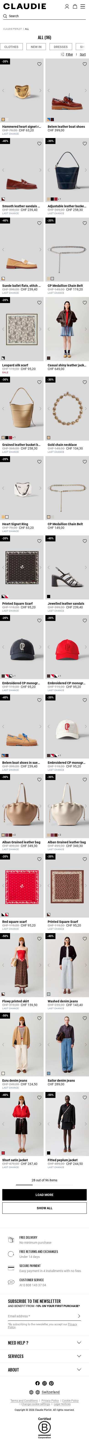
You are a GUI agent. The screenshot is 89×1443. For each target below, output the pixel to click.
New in (36, 47)
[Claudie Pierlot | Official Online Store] (24, 6)
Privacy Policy (50, 1400)
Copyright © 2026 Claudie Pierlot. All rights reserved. (44, 1409)
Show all (44, 1208)
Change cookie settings (35, 1404)
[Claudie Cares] (44, 1428)
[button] (67, 6)
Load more (44, 1195)
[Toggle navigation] (83, 6)
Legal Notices (62, 1404)
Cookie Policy (70, 1400)
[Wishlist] (39, 64)
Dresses (61, 47)
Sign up (79, 1316)
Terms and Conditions (24, 1400)
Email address (18, 1316)
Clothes (11, 47)
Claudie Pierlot (12, 29)
